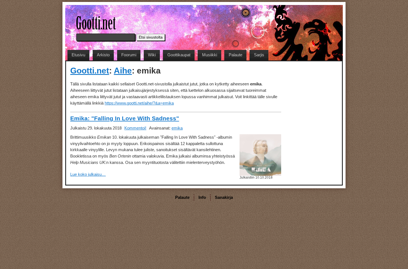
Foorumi (128, 54)
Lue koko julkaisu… (88, 174)
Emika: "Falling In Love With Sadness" (124, 118)
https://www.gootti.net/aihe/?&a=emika (139, 103)
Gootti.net (89, 70)
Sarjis (259, 54)
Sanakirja (224, 197)
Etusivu (78, 54)
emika (177, 128)
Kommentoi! (135, 128)
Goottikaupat (178, 54)
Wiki (152, 54)
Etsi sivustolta (151, 37)
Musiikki (209, 54)
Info (202, 197)
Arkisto (103, 54)
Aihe (123, 70)
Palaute (235, 54)
